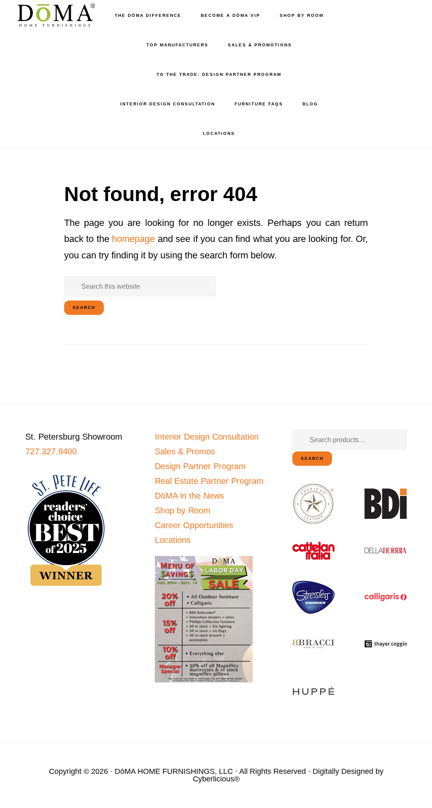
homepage (133, 239)
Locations (173, 540)
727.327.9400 (51, 451)
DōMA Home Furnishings (55, 15)
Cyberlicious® (216, 779)
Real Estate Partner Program (209, 481)
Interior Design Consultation (207, 436)
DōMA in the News (189, 495)
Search (312, 458)
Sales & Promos (185, 451)
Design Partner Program (200, 466)
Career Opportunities (194, 525)
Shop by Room (183, 510)
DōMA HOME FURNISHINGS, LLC (174, 771)
